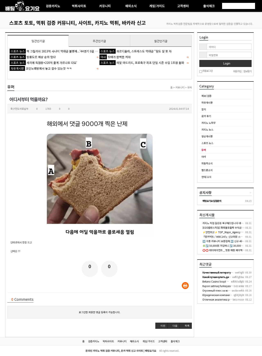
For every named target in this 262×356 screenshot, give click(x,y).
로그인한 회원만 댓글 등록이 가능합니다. (99, 312)
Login (226, 63)
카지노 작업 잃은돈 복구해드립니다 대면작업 (225, 223)
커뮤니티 (105, 6)
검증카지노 (53, 6)
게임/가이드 (157, 6)
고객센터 (183, 6)
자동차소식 (207, 163)
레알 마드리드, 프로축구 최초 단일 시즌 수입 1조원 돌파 (142, 63)
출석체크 (209, 6)
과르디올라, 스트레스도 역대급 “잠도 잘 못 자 (136, 51)
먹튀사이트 (79, 6)
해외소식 (131, 6)
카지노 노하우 (208, 122)
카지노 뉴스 (207, 129)
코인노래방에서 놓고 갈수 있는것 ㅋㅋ (41, 68)
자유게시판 (207, 102)
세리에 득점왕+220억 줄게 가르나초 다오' (44, 63)
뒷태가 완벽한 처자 (116, 57)
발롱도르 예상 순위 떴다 (33, 57)
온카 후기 (206, 116)
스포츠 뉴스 (207, 143)
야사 (203, 156)
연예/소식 (206, 177)
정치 (203, 109)
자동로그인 (207, 70)
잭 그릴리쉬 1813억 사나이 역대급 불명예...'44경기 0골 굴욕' (56, 51)
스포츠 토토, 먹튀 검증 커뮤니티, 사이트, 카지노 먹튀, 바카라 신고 (77, 22)
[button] (161, 326)
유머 (203, 149)
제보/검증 (206, 95)
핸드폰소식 (207, 170)
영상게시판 (207, 136)
